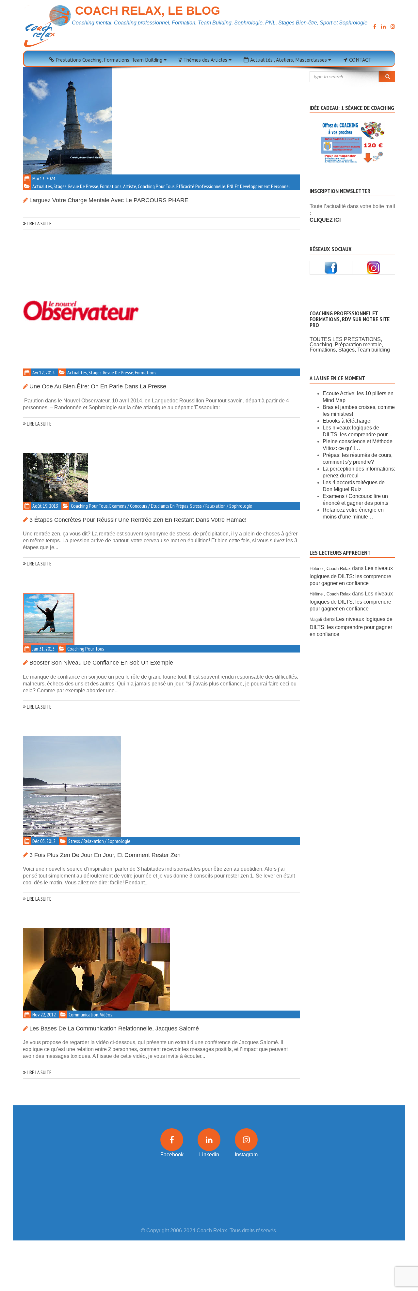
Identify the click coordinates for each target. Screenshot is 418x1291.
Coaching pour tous (156, 186)
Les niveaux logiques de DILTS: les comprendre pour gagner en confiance (351, 575)
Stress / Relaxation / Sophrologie (221, 506)
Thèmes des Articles (206, 59)
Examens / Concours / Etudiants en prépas (148, 506)
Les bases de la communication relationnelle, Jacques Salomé (114, 1028)
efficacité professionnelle (200, 186)
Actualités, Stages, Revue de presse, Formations (76, 186)
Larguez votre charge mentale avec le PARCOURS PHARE (108, 200)
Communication (83, 1014)
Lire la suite (39, 223)
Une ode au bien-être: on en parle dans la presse (97, 386)
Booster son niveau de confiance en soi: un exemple (101, 662)
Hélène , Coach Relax (330, 568)
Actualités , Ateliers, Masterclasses (289, 59)
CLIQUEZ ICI (325, 220)
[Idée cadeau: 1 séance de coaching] (352, 134)
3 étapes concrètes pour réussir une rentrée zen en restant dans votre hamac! (138, 520)
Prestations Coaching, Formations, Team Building (110, 59)
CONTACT (360, 59)
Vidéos (106, 1014)
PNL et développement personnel (258, 186)
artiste (129, 186)
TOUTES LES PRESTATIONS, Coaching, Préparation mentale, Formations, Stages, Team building (350, 345)
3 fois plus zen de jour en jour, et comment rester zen (105, 855)
